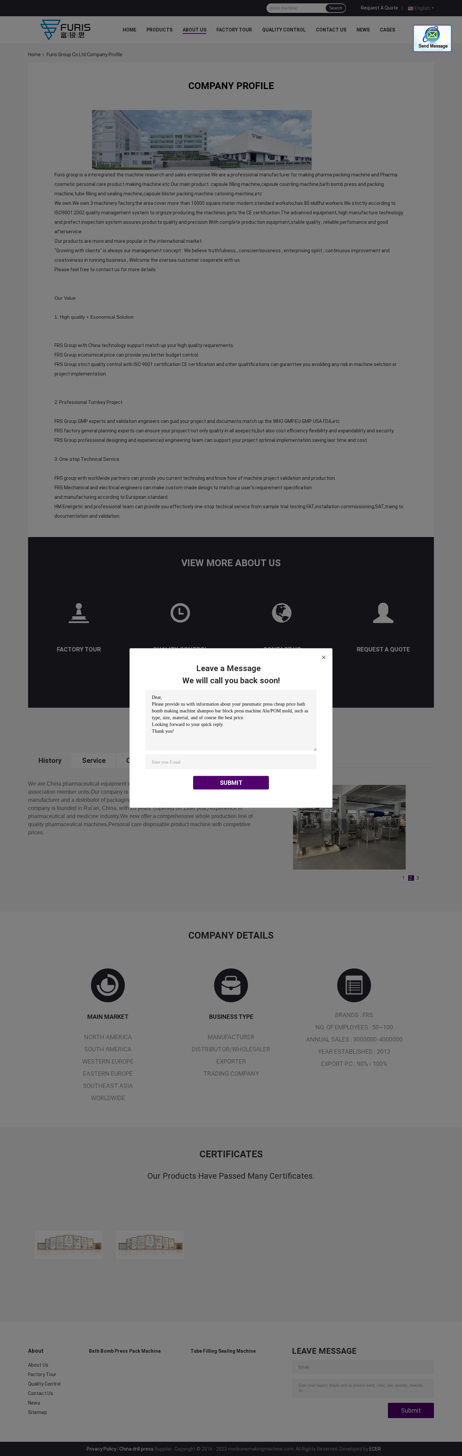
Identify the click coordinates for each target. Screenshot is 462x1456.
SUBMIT (231, 782)
